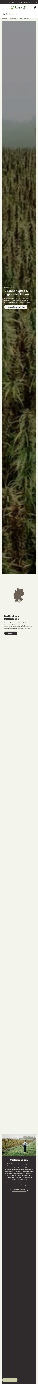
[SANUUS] (18, 8)
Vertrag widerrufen (10, 1380)
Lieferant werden (19, 1190)
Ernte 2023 (10, 633)
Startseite (4, 18)
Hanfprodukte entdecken (16, 307)
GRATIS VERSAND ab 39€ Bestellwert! (19, 2)
